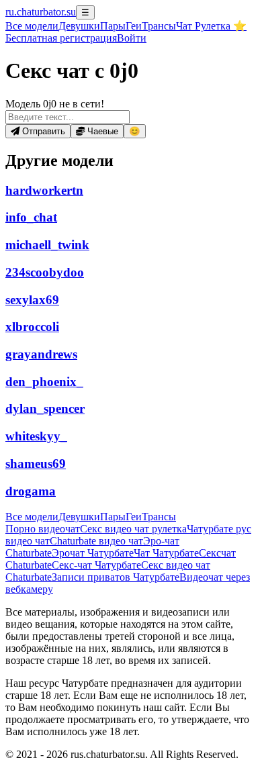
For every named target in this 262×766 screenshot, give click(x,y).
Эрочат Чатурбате (93, 553)
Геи (134, 26)
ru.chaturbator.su (40, 11)
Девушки (79, 26)
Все (31, 26)
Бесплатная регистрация (61, 38)
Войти (131, 38)
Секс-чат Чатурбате (96, 565)
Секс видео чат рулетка (133, 528)
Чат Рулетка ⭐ (211, 26)
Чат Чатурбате (166, 553)
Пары (113, 26)
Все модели (31, 516)
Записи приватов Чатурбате (115, 577)
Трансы (159, 26)
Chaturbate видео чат (96, 540)
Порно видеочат (42, 528)
